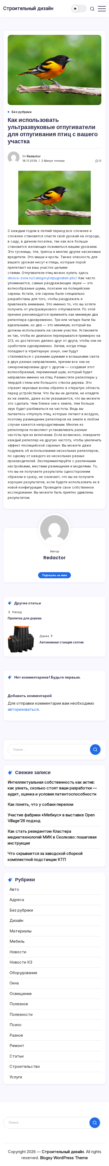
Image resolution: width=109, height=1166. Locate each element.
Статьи (17, 1056)
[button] (79, 8)
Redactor (33, 156)
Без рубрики (21, 910)
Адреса (17, 899)
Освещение (21, 993)
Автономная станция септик (61, 642)
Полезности (21, 1014)
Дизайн (16, 920)
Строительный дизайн (28, 8)
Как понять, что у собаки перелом (40, 804)
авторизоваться (23, 709)
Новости (18, 951)
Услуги (16, 1076)
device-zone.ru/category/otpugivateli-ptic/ (42, 278)
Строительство (25, 1066)
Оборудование (23, 972)
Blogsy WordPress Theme (64, 1157)
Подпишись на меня (54, 575)
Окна (14, 982)
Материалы (20, 930)
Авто (14, 889)
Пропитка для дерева (25, 618)
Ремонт (17, 1045)
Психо (15, 1024)
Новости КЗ (21, 962)
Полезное (19, 1003)
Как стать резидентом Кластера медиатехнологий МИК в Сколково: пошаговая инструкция (52, 837)
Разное (16, 1035)
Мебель (17, 941)
